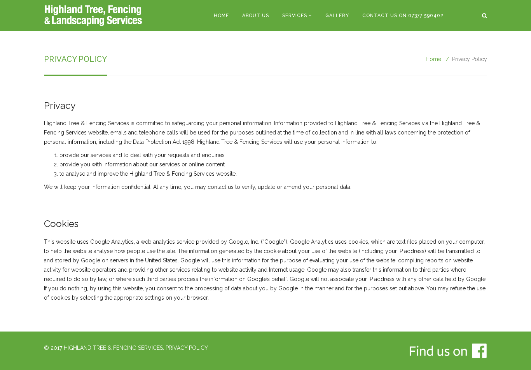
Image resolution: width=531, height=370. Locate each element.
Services (294, 15)
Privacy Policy (187, 348)
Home (221, 15)
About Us (255, 15)
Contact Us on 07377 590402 (403, 15)
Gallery (337, 15)
